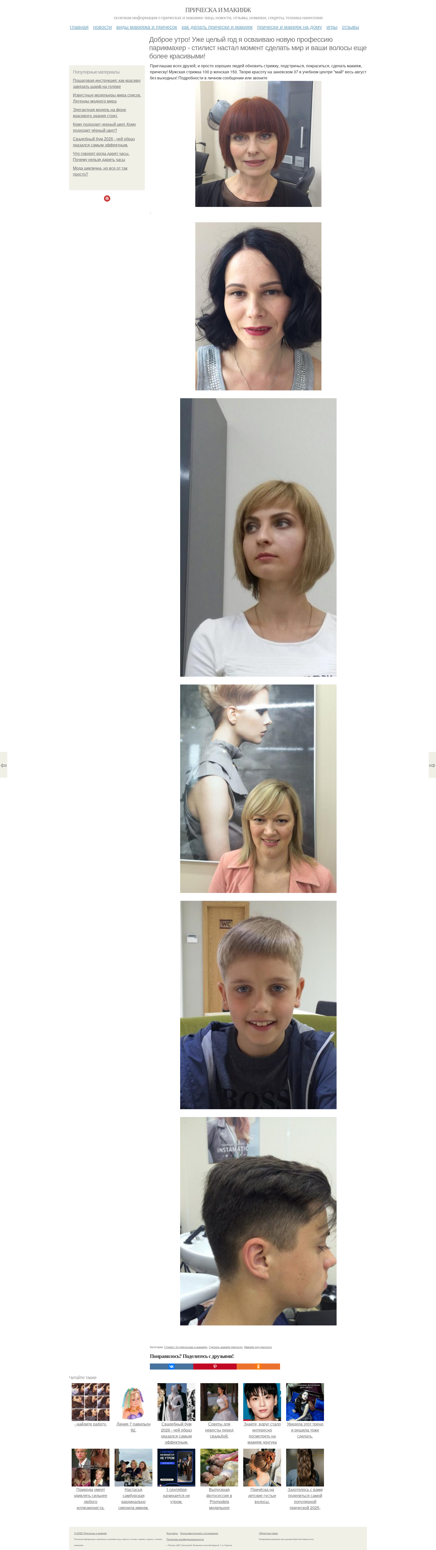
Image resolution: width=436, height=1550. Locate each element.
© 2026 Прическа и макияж (90, 1533)
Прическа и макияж (218, 9)
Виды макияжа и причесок (146, 26)
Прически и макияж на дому (289, 26)
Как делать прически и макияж (217, 26)
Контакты (172, 1533)
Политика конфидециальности (185, 1539)
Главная (79, 26)
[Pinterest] (215, 1366)
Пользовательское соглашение (199, 1533)
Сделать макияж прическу (226, 1347)
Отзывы (350, 26)
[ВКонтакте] (171, 1366)
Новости (102, 26)
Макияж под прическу (258, 1347)
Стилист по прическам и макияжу (185, 1347)
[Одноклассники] (258, 1366)
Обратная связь (268, 1533)
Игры (331, 26)
